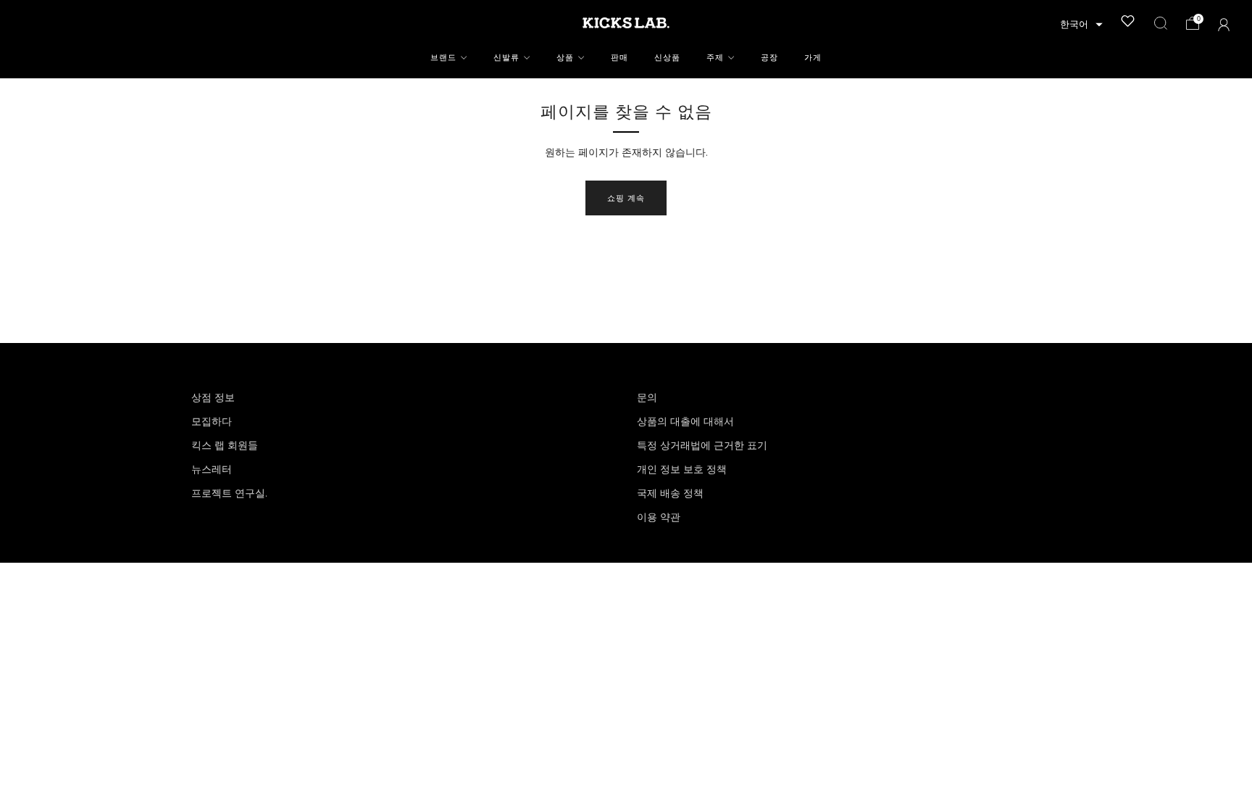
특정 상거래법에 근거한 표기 (702, 445)
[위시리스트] (1128, 21)
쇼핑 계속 (626, 198)
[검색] (1160, 23)
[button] (1081, 25)
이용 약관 (658, 517)
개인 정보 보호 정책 (682, 469)
